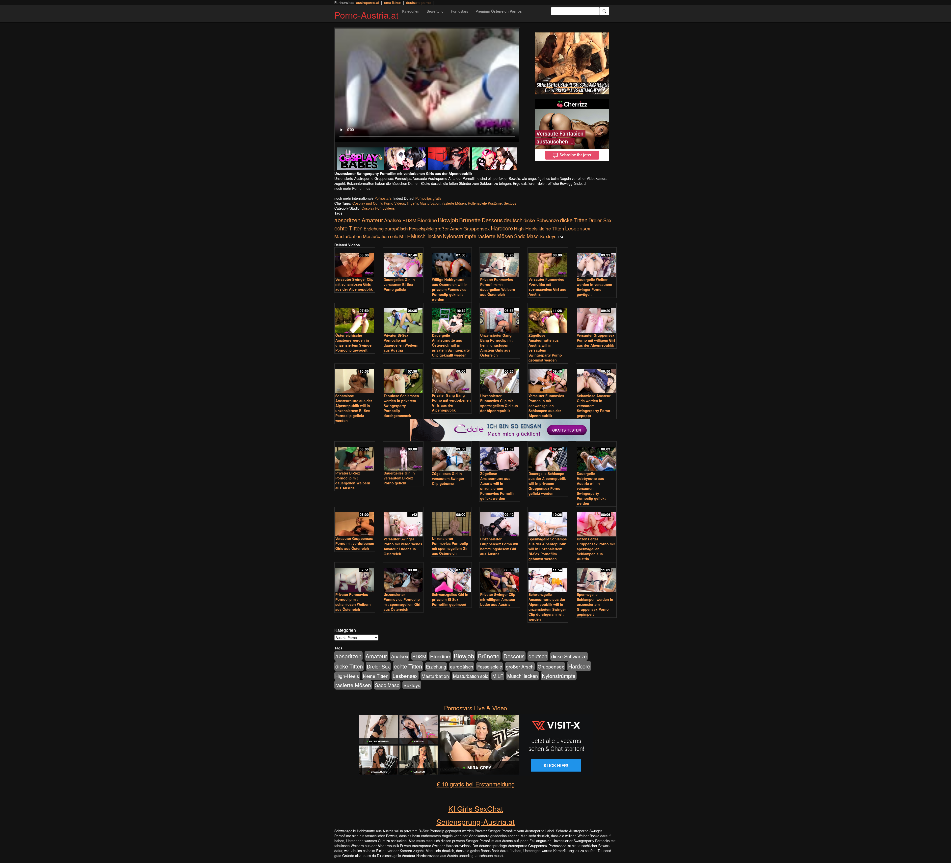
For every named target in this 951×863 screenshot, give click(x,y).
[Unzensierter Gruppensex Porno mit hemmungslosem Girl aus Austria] (499, 522)
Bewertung (435, 11)
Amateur (372, 220)
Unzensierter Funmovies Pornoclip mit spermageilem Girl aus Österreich (450, 546)
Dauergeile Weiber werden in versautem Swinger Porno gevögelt (594, 287)
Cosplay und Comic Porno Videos (378, 203)
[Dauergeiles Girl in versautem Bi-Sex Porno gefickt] (403, 262)
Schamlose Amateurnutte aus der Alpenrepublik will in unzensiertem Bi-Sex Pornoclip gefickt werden (353, 408)
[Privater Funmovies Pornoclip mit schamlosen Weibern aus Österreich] (354, 577)
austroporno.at (367, 2)
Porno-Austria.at (366, 14)
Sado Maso (526, 236)
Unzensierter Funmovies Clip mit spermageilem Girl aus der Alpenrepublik (499, 403)
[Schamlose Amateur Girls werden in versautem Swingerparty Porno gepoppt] (596, 378)
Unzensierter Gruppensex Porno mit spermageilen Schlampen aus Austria (596, 548)
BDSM (409, 220)
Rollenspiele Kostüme (485, 203)
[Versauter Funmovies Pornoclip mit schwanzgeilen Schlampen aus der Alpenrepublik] (547, 378)
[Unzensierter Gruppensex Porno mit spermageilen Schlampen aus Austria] (596, 522)
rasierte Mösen (454, 203)
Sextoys (510, 203)
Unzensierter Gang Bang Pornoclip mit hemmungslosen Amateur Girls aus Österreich (496, 345)
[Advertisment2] (572, 130)
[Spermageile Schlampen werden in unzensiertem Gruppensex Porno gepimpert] (596, 577)
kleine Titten (551, 228)
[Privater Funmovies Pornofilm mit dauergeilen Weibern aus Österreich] (499, 262)
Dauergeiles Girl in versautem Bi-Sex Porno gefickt (399, 284)
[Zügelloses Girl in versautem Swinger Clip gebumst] (451, 456)
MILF (404, 236)
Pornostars (459, 11)
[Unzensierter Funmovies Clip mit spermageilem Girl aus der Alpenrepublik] (499, 378)
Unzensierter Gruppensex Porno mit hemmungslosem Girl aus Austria (499, 546)
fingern (412, 203)
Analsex (392, 220)
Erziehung (374, 228)
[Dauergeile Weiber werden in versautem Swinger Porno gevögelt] (596, 262)
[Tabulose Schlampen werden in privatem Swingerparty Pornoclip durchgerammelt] (403, 378)
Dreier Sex (599, 220)
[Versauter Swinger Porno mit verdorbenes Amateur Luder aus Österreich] (403, 522)
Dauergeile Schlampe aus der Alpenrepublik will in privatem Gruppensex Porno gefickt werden (547, 483)
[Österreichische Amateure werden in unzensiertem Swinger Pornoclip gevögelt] (354, 318)
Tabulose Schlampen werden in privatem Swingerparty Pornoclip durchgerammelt (401, 405)
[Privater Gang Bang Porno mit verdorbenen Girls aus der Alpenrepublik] (451, 378)
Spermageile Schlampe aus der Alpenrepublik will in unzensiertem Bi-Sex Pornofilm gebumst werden (547, 548)
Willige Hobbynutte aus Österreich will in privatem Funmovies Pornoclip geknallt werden (450, 289)
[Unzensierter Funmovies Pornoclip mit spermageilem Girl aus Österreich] (451, 522)
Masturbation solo (380, 236)
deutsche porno (418, 2)
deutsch (513, 220)
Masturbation (430, 203)
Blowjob (448, 219)
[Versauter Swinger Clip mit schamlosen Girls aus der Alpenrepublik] (354, 262)
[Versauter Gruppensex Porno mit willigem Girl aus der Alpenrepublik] (596, 318)
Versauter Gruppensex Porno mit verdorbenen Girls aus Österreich (354, 543)
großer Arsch (448, 228)
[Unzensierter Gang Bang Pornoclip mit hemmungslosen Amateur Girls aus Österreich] (499, 318)
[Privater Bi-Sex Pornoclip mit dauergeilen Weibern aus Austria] (403, 318)
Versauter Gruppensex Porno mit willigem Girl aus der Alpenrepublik (596, 340)
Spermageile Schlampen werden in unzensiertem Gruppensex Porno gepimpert (595, 604)
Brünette (470, 220)
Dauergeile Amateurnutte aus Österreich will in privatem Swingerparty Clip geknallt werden (451, 345)
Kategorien (410, 11)
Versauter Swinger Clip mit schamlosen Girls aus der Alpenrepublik (354, 284)
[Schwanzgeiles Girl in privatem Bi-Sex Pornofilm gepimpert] (451, 577)
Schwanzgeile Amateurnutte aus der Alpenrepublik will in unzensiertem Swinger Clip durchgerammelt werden (547, 607)
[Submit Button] (604, 11)
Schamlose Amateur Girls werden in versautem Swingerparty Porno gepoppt (593, 405)
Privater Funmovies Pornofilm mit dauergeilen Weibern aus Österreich (497, 287)
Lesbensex (577, 228)
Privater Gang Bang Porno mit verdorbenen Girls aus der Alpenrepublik (451, 403)
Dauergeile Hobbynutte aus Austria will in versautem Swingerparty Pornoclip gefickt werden (591, 488)
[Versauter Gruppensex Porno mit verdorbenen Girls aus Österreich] (354, 522)
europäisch (396, 228)
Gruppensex (476, 228)
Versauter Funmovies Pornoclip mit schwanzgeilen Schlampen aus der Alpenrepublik (546, 405)
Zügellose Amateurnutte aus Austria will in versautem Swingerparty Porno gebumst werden (545, 347)
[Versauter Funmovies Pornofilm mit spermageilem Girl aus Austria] (547, 262)
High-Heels (526, 228)
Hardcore (502, 228)
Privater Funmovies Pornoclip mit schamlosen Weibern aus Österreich (353, 602)
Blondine (427, 220)
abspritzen (347, 220)
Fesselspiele (421, 228)
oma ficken (392, 2)
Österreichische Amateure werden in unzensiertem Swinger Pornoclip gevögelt (354, 343)
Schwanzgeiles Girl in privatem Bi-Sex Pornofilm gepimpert (450, 599)
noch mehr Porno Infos (352, 188)
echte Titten (348, 228)
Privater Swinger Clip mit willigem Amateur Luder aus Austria (497, 599)
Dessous (492, 220)
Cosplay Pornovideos (378, 208)
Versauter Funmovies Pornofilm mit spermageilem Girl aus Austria (547, 287)
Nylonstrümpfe (459, 236)
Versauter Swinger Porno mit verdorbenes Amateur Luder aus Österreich (403, 546)
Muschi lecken (426, 236)
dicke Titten (573, 220)
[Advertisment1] (572, 63)
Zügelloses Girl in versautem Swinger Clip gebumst (448, 478)
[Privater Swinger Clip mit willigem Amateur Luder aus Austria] (499, 577)
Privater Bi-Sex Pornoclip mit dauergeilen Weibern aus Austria (401, 343)
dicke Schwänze (541, 220)
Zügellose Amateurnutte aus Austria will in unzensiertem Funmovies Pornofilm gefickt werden (498, 486)
